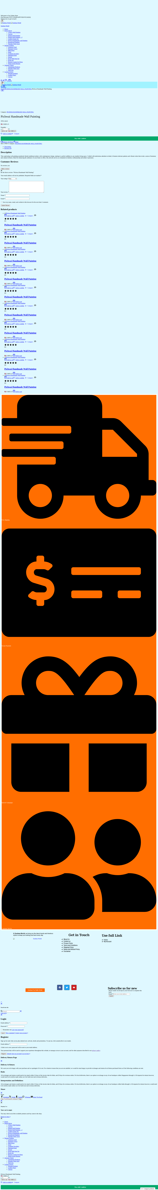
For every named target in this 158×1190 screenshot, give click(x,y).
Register (3, 1053)
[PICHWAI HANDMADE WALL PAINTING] (2, 90)
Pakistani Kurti (12, 55)
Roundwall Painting (14, 42)
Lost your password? (18, 1030)
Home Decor (8, 30)
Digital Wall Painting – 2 (15, 37)
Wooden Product (13, 73)
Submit (111, 996)
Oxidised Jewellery (13, 54)
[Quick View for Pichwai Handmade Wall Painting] (35, 216)
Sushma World (5, 26)
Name (3, 195)
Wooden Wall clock (13, 68)
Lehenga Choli (12, 47)
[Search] (2, 81)
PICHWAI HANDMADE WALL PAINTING (18, 89)
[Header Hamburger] (2, 83)
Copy (20, 1099)
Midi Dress (11, 50)
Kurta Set (11, 60)
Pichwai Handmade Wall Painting (20, 225)
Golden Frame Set (13, 39)
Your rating (4, 178)
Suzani (10, 57)
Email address (5, 1023)
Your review (5, 192)
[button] (6, 81)
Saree (9, 52)
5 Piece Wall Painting (14, 32)
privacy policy (96, 1050)
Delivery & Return (8, 142)
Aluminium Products (14, 67)
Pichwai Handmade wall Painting (17, 40)
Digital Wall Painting (14, 35)
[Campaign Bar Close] (2, 21)
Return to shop (5, 1117)
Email (3, 198)
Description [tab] (7, 146)
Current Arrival (8, 72)
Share (16, 142)
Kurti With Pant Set (13, 58)
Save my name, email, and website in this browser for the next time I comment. (25, 202)
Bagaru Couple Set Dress (15, 62)
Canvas (10, 34)
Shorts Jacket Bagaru (14, 63)
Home (6, 29)
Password (4, 1026)
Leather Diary (12, 75)
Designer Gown (12, 49)
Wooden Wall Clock (14, 44)
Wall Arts (10, 70)
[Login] (4, 81)
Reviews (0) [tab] (7, 148)
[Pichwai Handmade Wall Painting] (1, 90)
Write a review (5, 169)
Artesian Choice (9, 65)
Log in (3, 1033)
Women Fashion (9, 45)
